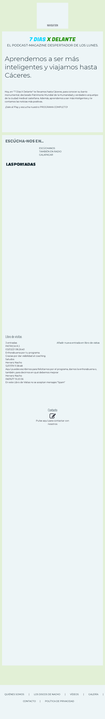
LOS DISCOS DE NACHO (47, 694)
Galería (93, 694)
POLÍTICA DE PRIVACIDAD (59, 701)
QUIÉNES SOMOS (14, 694)
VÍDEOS (74, 694)
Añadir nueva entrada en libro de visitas (78, 343)
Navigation (52, 25)
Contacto (29, 701)
